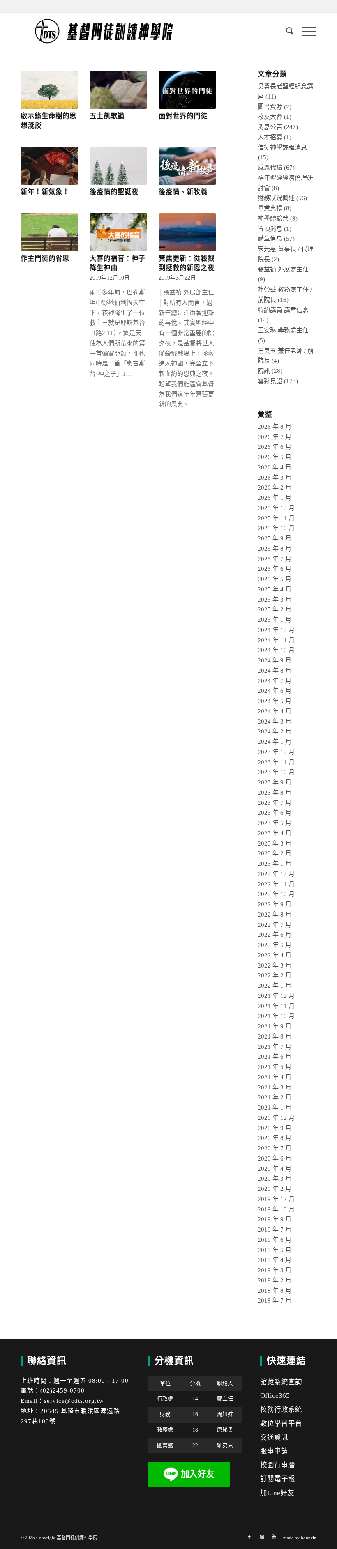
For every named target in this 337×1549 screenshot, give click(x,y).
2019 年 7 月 (274, 1229)
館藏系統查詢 (281, 1382)
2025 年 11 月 (276, 518)
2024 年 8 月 (274, 670)
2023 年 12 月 (276, 752)
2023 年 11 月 (276, 762)
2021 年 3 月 (274, 1087)
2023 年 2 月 (274, 853)
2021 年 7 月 (274, 1046)
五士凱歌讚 (107, 116)
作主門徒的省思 (45, 258)
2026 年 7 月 (274, 437)
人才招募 (270, 137)
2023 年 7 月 (274, 803)
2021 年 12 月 (276, 996)
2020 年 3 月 (274, 1178)
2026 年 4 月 (274, 467)
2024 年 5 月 (274, 701)
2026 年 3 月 (274, 477)
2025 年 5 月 (274, 579)
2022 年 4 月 (274, 955)
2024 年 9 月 (274, 660)
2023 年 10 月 (276, 772)
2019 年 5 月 (274, 1250)
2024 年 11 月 (276, 640)
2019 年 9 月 (274, 1219)
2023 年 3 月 (274, 843)
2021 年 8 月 (274, 1036)
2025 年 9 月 (274, 538)
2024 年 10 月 (276, 650)
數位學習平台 (281, 1423)
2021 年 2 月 (274, 1097)
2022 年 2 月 (274, 975)
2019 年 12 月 (276, 1199)
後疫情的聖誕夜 (114, 192)
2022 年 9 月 (274, 904)
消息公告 (270, 127)
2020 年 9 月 (274, 1128)
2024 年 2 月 (274, 731)
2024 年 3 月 (274, 721)
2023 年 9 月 (274, 782)
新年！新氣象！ (45, 192)
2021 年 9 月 (274, 1026)
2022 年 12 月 (276, 874)
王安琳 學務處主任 (283, 330)
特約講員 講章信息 (283, 310)
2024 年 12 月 (276, 630)
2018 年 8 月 (274, 1290)
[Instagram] (262, 1537)
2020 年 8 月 (274, 1138)
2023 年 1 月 (274, 863)
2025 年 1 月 (274, 619)
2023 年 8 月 (274, 792)
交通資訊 (274, 1437)
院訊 (264, 371)
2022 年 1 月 (274, 985)
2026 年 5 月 (274, 457)
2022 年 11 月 (276, 884)
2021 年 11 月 (276, 1006)
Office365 (275, 1396)
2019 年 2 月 (274, 1280)
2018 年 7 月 (274, 1300)
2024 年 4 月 (274, 711)
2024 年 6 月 (274, 690)
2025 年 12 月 (276, 508)
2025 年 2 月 (274, 609)
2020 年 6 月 (274, 1158)
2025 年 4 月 (274, 589)
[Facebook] (249, 1537)
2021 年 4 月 (274, 1077)
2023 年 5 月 (274, 823)
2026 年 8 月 (274, 426)
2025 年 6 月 (274, 568)
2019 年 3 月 (274, 1270)
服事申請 (274, 1451)
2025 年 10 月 (276, 528)
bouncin (308, 1537)
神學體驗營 (273, 218)
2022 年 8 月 (274, 914)
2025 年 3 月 (274, 599)
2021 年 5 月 (274, 1067)
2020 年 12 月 (276, 1118)
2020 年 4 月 (274, 1168)
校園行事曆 (277, 1465)
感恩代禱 (270, 167)
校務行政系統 (281, 1409)
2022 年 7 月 (274, 925)
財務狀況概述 (276, 198)
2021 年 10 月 (276, 1016)
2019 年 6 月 (274, 1239)
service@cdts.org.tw (74, 1400)
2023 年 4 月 (274, 833)
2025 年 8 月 (274, 548)
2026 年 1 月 (274, 497)
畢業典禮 (270, 208)
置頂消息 (270, 228)
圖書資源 (270, 106)
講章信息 (270, 238)
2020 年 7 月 (274, 1148)
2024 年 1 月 (274, 741)
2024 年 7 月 (274, 681)
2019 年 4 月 (274, 1260)
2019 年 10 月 (276, 1209)
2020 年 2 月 (274, 1189)
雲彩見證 (270, 381)
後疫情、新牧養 (183, 192)
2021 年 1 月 (274, 1107)
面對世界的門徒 (183, 116)
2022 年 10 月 (276, 894)
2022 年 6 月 (274, 934)
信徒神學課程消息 (282, 147)
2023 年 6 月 (274, 812)
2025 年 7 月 (274, 559)
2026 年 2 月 (274, 487)
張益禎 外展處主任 (283, 269)
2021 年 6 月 (274, 1056)
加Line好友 (277, 1493)
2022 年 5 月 (274, 945)
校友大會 (270, 116)
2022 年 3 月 (274, 965)
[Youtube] (274, 1537)
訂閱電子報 (277, 1479)
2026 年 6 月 (274, 447)
